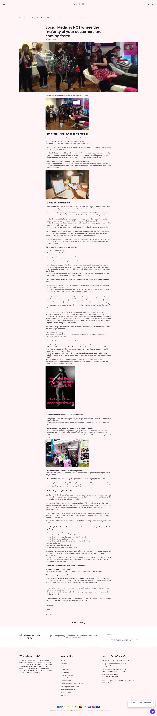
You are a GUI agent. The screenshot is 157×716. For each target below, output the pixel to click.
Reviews (63, 666)
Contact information (103, 710)
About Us (64, 663)
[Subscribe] (136, 634)
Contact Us (65, 672)
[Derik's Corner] (78, 715)
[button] (4, 4)
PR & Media (65, 669)
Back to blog (79, 622)
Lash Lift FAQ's (66, 693)
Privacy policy (80, 710)
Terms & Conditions (68, 678)
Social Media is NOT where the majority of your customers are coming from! (61, 18)
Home (21, 18)
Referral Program (67, 675)
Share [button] (50, 615)
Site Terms (64, 696)
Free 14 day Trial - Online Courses (72, 684)
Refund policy (71, 710)
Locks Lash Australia (59, 710)
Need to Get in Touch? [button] (113, 656)
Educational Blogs (67, 681)
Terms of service (90, 710)
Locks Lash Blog (30, 18)
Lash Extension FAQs (68, 690)
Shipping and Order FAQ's (70, 687)
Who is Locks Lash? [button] (29, 656)
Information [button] (67, 656)
